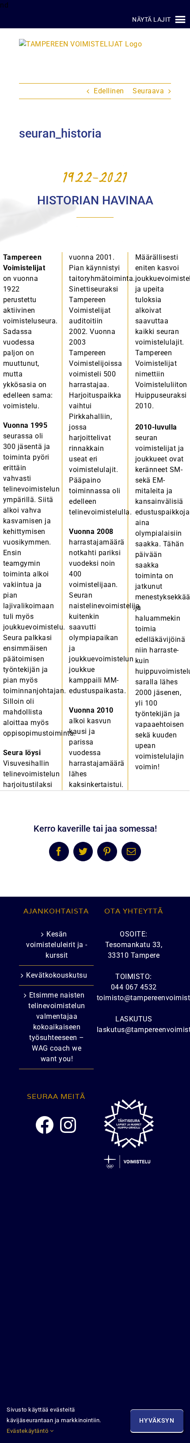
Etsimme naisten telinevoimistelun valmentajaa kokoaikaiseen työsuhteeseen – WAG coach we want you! (56, 1027)
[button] (151, 19)
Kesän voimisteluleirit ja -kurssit (56, 944)
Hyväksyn (157, 1420)
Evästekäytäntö (28, 1431)
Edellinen (109, 91)
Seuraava (148, 91)
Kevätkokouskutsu (56, 975)
